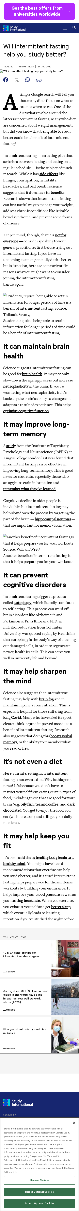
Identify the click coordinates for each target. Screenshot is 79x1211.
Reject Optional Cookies (39, 1192)
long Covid (12, 717)
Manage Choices (39, 1180)
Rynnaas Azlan (26, 67)
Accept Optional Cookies (39, 1203)
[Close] (74, 1122)
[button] (65, 28)
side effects (49, 174)
